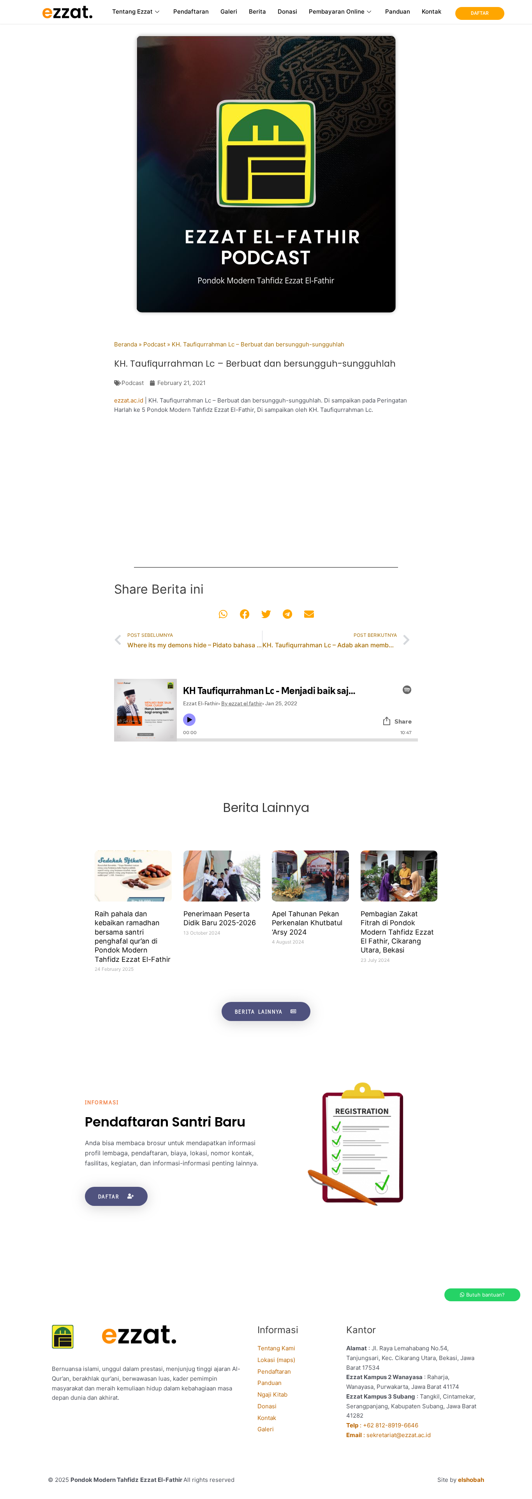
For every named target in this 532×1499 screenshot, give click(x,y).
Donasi (287, 11)
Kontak (431, 11)
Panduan (397, 11)
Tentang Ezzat (132, 11)
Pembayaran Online (337, 11)
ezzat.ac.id (128, 400)
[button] (223, 614)
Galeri (228, 11)
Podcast (154, 344)
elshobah (471, 1479)
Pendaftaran (191, 11)
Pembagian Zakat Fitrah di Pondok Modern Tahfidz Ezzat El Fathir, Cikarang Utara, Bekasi (397, 932)
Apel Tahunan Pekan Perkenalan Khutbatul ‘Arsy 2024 (307, 923)
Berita (257, 11)
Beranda (125, 344)
